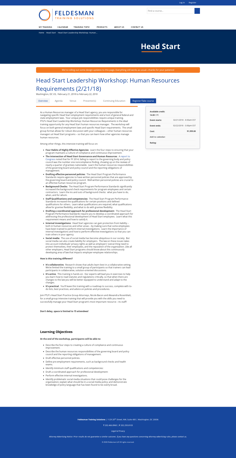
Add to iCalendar (190, 136)
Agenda (59, 100)
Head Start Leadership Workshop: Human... (78, 32)
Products (102, 27)
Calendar (62, 27)
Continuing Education (114, 100)
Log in (182, 3)
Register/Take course (143, 100)
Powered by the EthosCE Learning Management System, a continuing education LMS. (118, 449)
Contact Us (137, 27)
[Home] (66, 13)
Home (41, 32)
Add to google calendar (183, 137)
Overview (43, 100)
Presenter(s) (89, 100)
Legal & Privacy (118, 431)
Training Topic (82, 27)
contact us (182, 436)
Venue (73, 100)
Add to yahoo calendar (186, 137)
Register (192, 3)
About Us (119, 27)
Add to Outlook (193, 137)
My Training (45, 27)
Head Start (51, 32)
